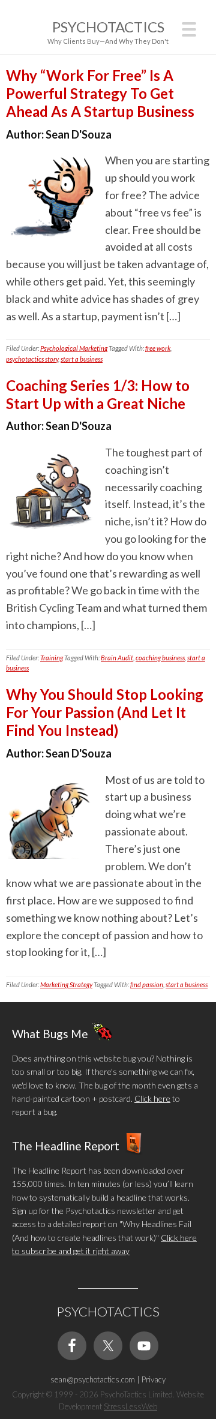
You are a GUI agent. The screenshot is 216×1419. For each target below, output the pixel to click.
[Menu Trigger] (188, 27)
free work (157, 348)
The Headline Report (65, 1145)
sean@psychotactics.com (92, 1379)
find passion (146, 984)
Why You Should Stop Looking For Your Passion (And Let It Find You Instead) (104, 712)
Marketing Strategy (66, 984)
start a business (82, 359)
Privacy (154, 1379)
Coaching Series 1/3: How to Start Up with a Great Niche (98, 394)
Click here (152, 1098)
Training (51, 658)
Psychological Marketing (73, 348)
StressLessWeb (130, 1406)
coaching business (160, 658)
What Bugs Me (50, 1033)
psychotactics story (32, 359)
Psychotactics (108, 26)
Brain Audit (117, 658)
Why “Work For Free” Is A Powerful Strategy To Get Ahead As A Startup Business (100, 93)
